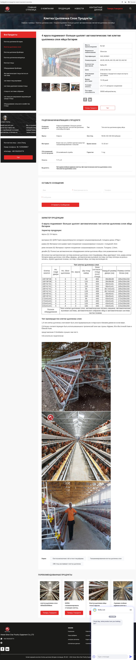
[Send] (130, 656)
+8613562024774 (18, 151)
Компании (71, 631)
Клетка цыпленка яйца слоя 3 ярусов (97, 604)
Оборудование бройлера (12, 68)
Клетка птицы (9, 63)
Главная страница (28, 23)
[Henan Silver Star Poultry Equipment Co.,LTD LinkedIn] (125, 2)
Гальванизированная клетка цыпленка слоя (105, 558)
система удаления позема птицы (16, 86)
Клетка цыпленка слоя (44, 23)
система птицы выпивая (12, 81)
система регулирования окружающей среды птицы (17, 97)
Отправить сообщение (60, 205)
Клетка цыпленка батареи (13, 41)
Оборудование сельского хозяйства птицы (17, 105)
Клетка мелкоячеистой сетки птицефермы (68, 558)
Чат (18, 157)
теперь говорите (91, 108)
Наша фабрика (72, 635)
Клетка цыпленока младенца (14, 57)
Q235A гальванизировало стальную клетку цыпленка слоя (72, 605)
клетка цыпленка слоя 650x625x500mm (48, 604)
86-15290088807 (22, 147)
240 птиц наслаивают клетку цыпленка (67, 564)
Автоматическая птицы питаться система (16, 74)
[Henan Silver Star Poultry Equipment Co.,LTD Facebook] (122, 2)
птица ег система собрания (14, 91)
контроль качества (73, 639)
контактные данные (74, 643)
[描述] (130, 8)
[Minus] (130, 610)
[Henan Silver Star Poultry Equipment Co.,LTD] (7, 9)
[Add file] (93, 656)
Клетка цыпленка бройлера (13, 52)
